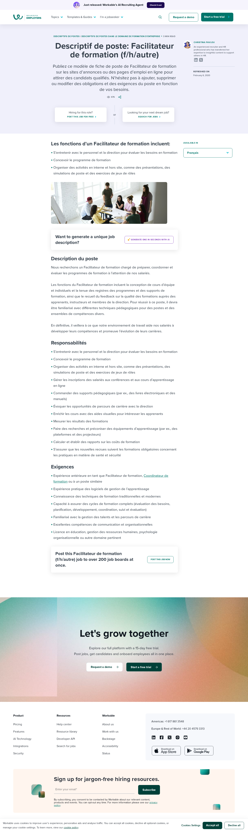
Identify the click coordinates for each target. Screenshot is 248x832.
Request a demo (183, 17)
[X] (201, 60)
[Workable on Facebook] (161, 739)
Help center (64, 724)
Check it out (156, 5)
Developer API (66, 739)
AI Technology (22, 739)
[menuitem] (56, 17)
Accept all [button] (212, 825)
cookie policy (71, 827)
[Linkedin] (196, 60)
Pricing (17, 724)
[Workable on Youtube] (169, 739)
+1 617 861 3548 (174, 721)
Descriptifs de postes (67, 36)
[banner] (114, 240)
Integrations (20, 746)
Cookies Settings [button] (190, 825)
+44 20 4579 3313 (193, 729)
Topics (55, 17)
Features (18, 731)
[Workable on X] (177, 739)
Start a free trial (214, 17)
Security (18, 753)
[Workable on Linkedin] (153, 739)
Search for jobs (66, 746)
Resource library (67, 731)
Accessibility (110, 746)
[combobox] (160, 17)
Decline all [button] (234, 825)
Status (106, 753)
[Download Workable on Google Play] (198, 750)
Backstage (108, 739)
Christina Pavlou (204, 42)
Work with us (110, 731)
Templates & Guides (79, 17)
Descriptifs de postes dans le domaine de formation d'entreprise (121, 36)
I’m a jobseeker (109, 17)
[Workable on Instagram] (185, 739)
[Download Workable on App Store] (165, 750)
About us (108, 724)
